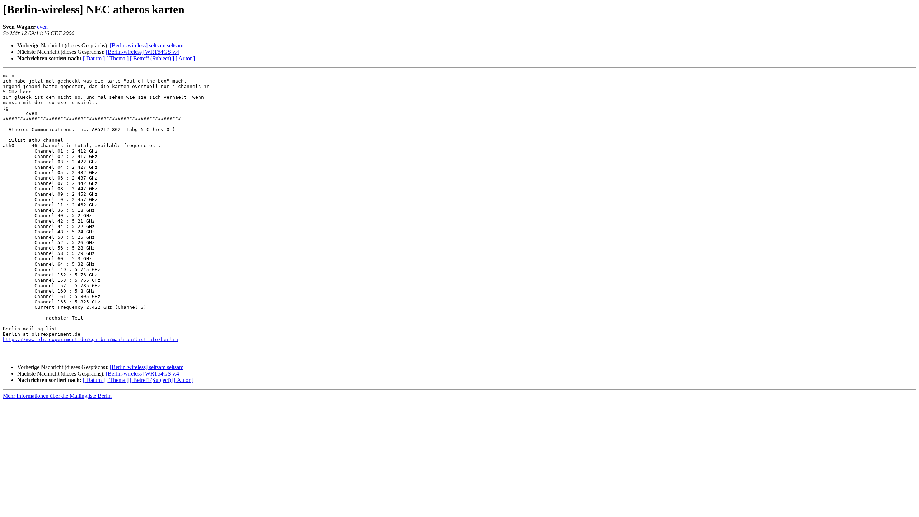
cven (42, 27)
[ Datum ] (94, 58)
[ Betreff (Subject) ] (152, 58)
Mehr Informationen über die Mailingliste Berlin (57, 396)
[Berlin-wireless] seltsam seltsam (146, 45)
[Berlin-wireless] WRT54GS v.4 (142, 52)
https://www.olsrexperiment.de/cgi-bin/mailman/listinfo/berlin (90, 339)
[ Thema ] (117, 58)
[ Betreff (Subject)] (151, 380)
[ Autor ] (185, 58)
